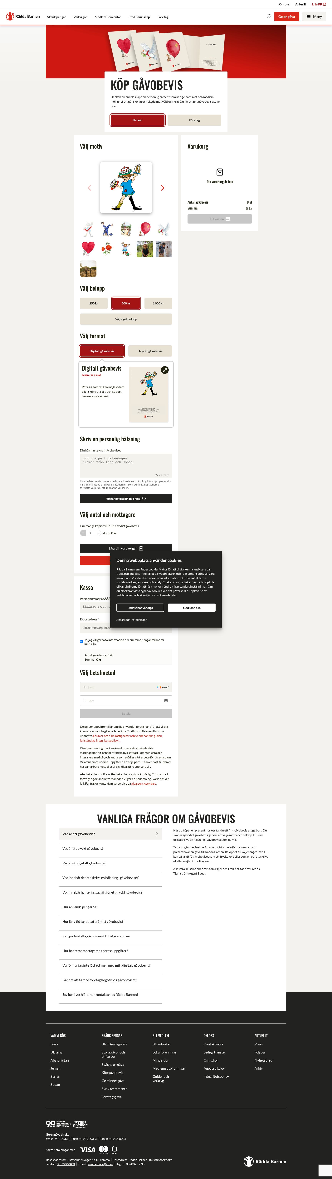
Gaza (54, 1044)
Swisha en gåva (113, 1064)
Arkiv (259, 1068)
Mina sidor (161, 1060)
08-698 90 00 (66, 1164)
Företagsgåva (112, 1097)
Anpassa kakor (214, 1068)
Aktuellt (300, 4)
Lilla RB (317, 4)
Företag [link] (163, 17)
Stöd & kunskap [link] (139, 17)
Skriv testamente (114, 1089)
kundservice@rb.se (100, 1164)
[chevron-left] (89, 187)
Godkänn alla (192, 607)
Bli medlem (161, 1035)
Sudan (55, 1084)
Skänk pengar (112, 1035)
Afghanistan (60, 1060)
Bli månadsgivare (114, 1044)
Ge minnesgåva (113, 1080)
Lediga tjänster (215, 1052)
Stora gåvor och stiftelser (113, 1054)
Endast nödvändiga (140, 607)
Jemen (55, 1068)
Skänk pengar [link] (56, 17)
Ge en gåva (286, 16)
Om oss (284, 4)
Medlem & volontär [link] (108, 17)
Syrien (55, 1076)
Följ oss (260, 1052)
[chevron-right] (162, 187)
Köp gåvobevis (112, 1072)
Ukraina (56, 1052)
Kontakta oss (213, 1044)
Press (259, 1044)
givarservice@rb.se (143, 783)
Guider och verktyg (161, 1078)
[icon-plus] (98, 533)
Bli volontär (161, 1044)
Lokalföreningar (164, 1052)
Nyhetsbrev (263, 1060)
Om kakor (211, 1060)
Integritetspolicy (216, 1076)
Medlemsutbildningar (166, 1068)
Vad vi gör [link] (80, 17)
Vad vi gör (58, 1035)
